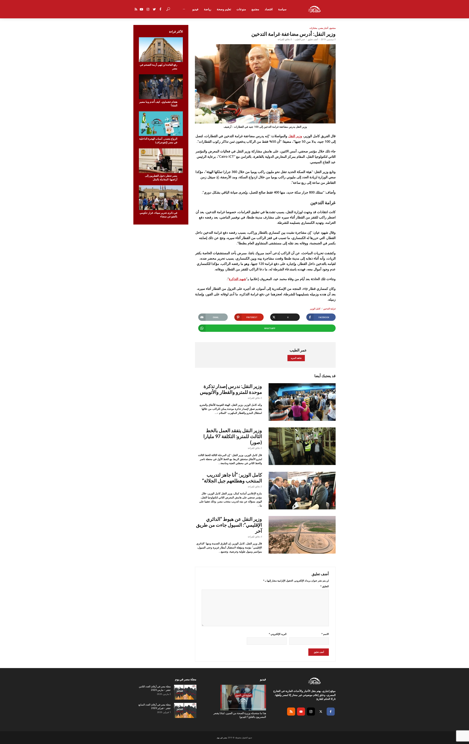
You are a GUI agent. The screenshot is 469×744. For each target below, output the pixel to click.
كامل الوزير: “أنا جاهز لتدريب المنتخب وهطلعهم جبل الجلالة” (232, 478)
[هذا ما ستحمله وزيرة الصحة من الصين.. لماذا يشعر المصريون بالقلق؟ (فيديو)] (234, 697)
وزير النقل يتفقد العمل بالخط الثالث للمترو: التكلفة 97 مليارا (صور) (232, 436)
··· (184, 9)
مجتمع (255, 9)
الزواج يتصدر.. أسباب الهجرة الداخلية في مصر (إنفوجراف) (158, 140)
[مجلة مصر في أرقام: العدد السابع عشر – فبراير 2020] (185, 710)
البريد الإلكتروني (277, 634)
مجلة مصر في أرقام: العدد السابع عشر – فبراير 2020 (155, 706)
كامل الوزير (315, 308)
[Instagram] (311, 711)
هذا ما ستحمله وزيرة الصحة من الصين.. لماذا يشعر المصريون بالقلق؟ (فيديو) (239, 715)
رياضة (207, 9)
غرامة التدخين (329, 308)
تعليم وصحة (224, 9)
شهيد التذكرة (237, 279)
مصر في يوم (222, 737)
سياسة (282, 9)
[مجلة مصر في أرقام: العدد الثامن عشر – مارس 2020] (185, 692)
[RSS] (291, 711)
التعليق (324, 586)
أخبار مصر (323, 28)
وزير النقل (295, 136)
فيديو (195, 9)
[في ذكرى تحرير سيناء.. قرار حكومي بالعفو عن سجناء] (161, 197)
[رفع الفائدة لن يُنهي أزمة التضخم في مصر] (161, 49)
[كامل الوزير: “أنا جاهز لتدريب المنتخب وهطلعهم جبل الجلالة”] (302, 490)
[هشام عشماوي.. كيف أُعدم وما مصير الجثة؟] (161, 86)
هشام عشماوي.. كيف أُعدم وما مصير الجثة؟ (158, 103)
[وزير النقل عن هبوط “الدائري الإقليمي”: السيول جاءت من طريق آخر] (302, 535)
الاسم (325, 634)
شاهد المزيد (296, 358)
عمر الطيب (300, 39)
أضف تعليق (313, 39)
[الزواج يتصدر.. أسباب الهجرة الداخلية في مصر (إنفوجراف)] (161, 123)
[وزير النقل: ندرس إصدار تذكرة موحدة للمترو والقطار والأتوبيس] (302, 402)
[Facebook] (331, 711)
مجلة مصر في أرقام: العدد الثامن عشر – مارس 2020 (155, 688)
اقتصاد (269, 9)
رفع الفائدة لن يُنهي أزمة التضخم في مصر (158, 66)
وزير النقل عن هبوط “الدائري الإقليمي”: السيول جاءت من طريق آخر (229, 525)
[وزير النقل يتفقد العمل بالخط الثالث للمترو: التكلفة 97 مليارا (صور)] (302, 446)
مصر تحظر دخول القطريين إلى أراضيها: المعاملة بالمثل (161, 177)
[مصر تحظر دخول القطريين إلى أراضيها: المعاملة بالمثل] (161, 160)
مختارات (313, 28)
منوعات (241, 9)
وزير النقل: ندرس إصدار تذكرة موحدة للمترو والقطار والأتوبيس (231, 389)
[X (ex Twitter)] (321, 711)
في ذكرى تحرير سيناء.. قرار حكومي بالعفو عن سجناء (158, 214)
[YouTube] (301, 711)
